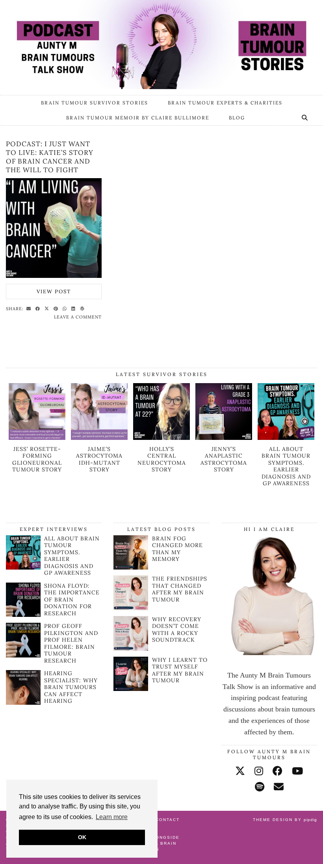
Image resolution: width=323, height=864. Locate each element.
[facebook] (277, 771)
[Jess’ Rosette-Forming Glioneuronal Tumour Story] (37, 437)
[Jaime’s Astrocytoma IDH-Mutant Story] (99, 437)
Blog (237, 118)
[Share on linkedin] (74, 308)
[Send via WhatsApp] (66, 308)
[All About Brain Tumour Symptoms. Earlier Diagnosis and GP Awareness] (286, 437)
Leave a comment (78, 317)
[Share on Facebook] (38, 308)
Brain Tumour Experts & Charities (225, 103)
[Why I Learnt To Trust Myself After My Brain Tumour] (130, 674)
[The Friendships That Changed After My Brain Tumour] (130, 592)
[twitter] (240, 771)
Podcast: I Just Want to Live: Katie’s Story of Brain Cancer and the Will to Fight (49, 157)
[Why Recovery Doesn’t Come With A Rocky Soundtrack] (130, 633)
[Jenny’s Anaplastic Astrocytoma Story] (223, 437)
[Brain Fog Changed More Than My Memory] (130, 552)
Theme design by (285, 819)
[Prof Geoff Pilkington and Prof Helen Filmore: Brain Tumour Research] (23, 655)
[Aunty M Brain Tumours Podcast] (161, 44)
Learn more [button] (112, 817)
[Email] (279, 787)
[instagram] (258, 771)
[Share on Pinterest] (57, 308)
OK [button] (82, 837)
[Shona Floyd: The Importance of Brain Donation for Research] (23, 614)
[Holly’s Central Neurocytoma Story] (161, 437)
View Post (54, 291)
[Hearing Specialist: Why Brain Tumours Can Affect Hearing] (23, 702)
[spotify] (259, 787)
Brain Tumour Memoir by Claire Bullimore (137, 118)
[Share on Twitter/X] (48, 308)
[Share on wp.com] (83, 308)
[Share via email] (29, 308)
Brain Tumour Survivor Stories (94, 103)
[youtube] (297, 771)
